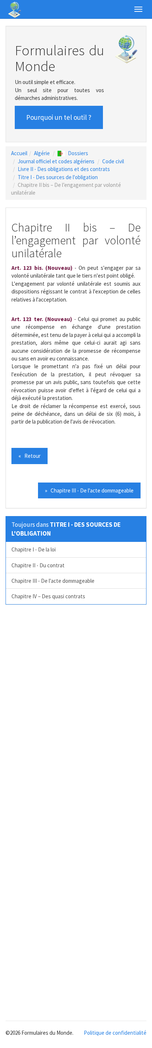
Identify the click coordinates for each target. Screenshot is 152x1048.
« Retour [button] (29, 455)
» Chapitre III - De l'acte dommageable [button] (89, 490)
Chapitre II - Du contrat (38, 565)
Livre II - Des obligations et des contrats (64, 169)
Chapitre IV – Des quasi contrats (48, 596)
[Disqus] (76, 712)
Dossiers (78, 153)
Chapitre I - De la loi (33, 549)
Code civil (113, 161)
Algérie (42, 153)
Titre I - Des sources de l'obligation (58, 177)
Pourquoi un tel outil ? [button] (58, 117)
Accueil (19, 153)
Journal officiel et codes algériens (56, 161)
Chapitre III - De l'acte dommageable (52, 580)
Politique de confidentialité (115, 1032)
